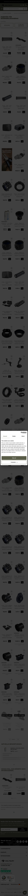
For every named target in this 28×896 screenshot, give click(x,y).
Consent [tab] (5, 436)
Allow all (14, 458)
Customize (13, 462)
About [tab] (23, 436)
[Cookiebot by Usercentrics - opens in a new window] (21, 432)
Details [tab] (14, 436)
